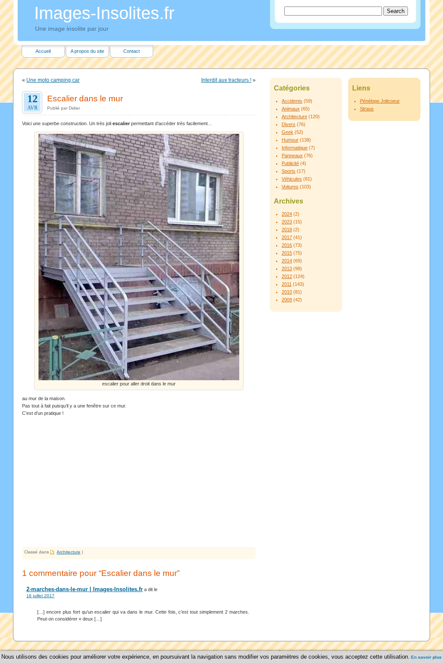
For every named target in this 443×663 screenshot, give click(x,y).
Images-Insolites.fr (104, 13)
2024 (287, 214)
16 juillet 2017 (40, 595)
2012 (287, 276)
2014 (287, 260)
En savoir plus (426, 657)
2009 (287, 299)
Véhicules (292, 178)
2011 (287, 284)
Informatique (295, 147)
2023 (287, 221)
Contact (131, 51)
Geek (287, 132)
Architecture (68, 552)
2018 (287, 229)
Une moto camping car (53, 80)
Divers (288, 124)
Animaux (291, 108)
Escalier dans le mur (85, 98)
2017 (287, 237)
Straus (367, 108)
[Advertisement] (139, 482)
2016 (287, 245)
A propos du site (87, 51)
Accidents (292, 100)
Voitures (290, 186)
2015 (287, 252)
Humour (290, 139)
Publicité (290, 163)
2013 (287, 268)
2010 (287, 291)
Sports (288, 171)
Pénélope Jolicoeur (380, 100)
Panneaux (292, 155)
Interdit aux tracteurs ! (226, 80)
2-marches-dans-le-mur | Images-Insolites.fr (84, 589)
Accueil (43, 51)
